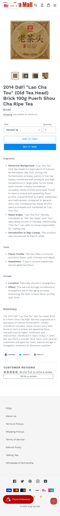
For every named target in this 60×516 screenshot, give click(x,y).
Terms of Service (15, 439)
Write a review (28, 376)
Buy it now (30, 147)
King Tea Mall (34, 506)
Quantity (47, 124)
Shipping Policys (15, 431)
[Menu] (55, 5)
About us (11, 416)
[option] (15, 75)
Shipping (7, 114)
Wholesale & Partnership (20, 463)
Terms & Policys (14, 424)
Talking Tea (12, 455)
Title (6, 124)
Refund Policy (13, 447)
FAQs (9, 408)
